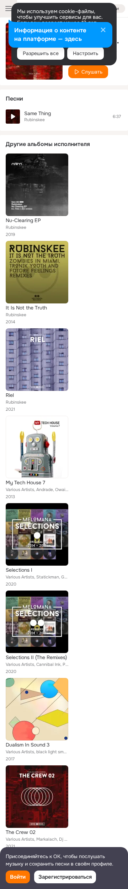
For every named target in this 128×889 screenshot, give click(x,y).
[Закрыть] (103, 30)
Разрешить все (41, 53)
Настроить (85, 53)
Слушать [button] (91, 72)
